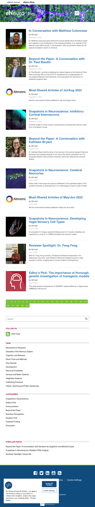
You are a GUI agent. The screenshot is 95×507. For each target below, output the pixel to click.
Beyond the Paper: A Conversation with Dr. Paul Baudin (57, 60)
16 (71, 301)
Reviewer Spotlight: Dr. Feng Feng (53, 245)
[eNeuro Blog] (20, 13)
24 (27, 305)
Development (11, 366)
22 (18, 305)
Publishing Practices (14, 382)
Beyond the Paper (13, 410)
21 (13, 305)
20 (8, 305)
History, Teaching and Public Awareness (22, 386)
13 (57, 301)
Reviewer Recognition (15, 414)
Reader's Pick (11, 418)
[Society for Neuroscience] (82, 13)
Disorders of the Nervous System (19, 351)
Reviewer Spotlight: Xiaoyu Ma (18, 454)
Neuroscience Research (16, 347)
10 (43, 301)
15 (66, 301)
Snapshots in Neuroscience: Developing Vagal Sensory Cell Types (57, 220)
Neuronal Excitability (14, 370)
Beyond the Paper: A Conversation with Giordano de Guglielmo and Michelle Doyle (40, 446)
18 (81, 301)
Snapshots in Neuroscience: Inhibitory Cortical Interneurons (56, 113)
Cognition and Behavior (15, 355)
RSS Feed (15, 333)
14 (62, 301)
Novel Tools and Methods (16, 359)
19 (85, 301)
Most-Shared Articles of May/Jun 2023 (56, 197)
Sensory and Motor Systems (17, 374)
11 (47, 301)
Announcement (12, 406)
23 (22, 305)
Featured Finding (13, 421)
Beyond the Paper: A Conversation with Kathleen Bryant (57, 140)
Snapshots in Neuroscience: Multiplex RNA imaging (27, 450)
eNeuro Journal (13, 2)
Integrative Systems (14, 378)
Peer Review (11, 363)
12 (52, 301)
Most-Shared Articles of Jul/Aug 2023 (55, 90)
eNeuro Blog (28, 2)
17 (76, 301)
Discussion (10, 425)
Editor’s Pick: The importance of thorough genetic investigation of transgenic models (59, 274)
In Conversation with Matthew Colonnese (58, 30)
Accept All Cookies (49, 484)
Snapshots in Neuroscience (17, 398)
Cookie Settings (74, 480)
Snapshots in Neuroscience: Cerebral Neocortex (55, 171)
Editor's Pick (11, 402)
